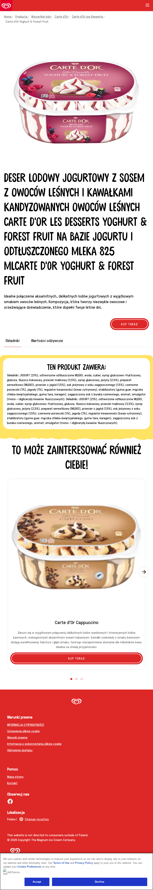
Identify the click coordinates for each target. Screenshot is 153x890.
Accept (37, 881)
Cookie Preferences (29, 866)
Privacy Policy (84, 862)
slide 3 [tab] (82, 679)
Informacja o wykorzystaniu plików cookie (34, 744)
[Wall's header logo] (6, 6)
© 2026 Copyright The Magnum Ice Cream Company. (41, 840)
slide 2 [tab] (76, 679)
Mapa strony (15, 776)
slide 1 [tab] (71, 679)
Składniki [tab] (12, 340)
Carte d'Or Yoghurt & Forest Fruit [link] (27, 21)
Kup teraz (76, 658)
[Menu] (147, 6)
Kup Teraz (129, 324)
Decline (99, 881)
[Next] (144, 572)
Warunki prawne (17, 737)
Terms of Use (61, 862)
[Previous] (9, 572)
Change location (37, 819)
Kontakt (12, 783)
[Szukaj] (137, 5)
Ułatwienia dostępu (19, 750)
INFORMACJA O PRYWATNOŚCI (25, 724)
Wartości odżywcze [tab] (47, 340)
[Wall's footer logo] (76, 702)
